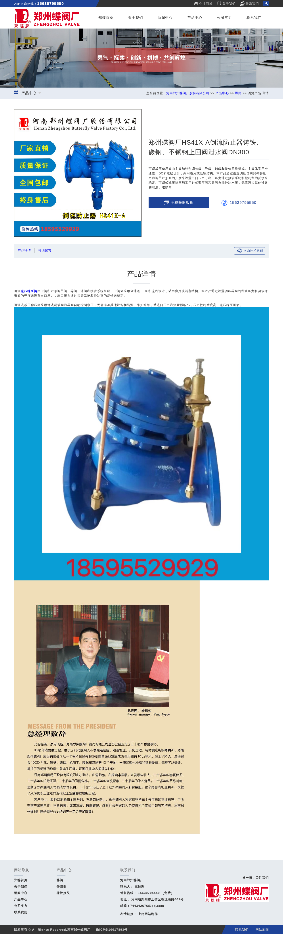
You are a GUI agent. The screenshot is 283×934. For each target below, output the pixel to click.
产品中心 (194, 17)
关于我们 (229, 3)
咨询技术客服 (253, 251)
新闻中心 (165, 17)
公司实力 (224, 17)
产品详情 (24, 250)
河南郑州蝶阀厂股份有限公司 (187, 93)
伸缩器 (62, 886)
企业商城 (205, 3)
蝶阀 (238, 93)
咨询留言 (45, 250)
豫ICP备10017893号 (112, 929)
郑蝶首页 (105, 17)
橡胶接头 (63, 893)
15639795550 (243, 202)
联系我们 (252, 3)
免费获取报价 (182, 202)
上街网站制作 (148, 914)
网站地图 (262, 929)
